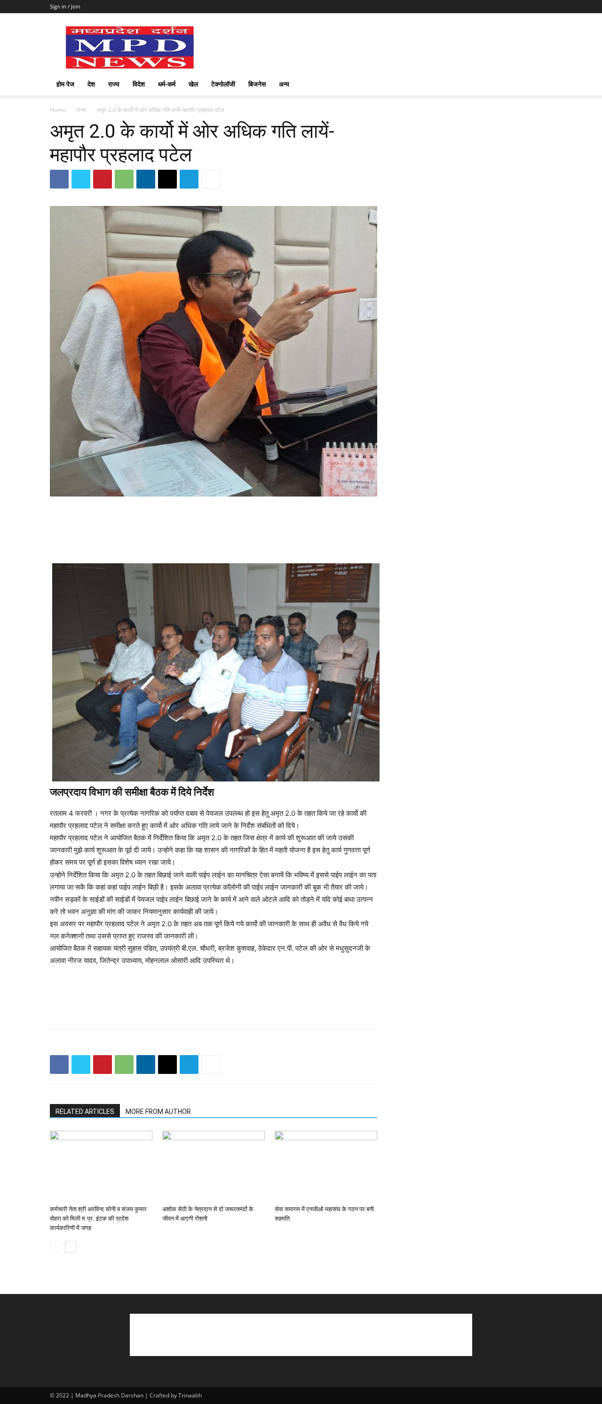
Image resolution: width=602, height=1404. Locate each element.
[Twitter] (80, 179)
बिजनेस (257, 83)
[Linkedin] (145, 179)
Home (58, 110)
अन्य (284, 83)
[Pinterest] (102, 179)
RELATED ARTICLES (84, 1111)
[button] (541, 84)
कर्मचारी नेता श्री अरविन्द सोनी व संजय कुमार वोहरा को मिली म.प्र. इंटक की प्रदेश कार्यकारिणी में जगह (98, 1218)
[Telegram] (189, 179)
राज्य (113, 83)
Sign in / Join (65, 6)
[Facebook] (59, 179)
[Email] (167, 179)
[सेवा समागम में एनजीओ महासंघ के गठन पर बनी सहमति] (326, 1166)
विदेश (139, 83)
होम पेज (65, 83)
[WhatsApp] (124, 179)
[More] (211, 179)
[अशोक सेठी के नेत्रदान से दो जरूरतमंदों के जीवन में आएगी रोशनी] (213, 1166)
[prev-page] (56, 1247)
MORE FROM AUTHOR (158, 1111)
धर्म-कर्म (166, 83)
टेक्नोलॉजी (223, 83)
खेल (193, 83)
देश (91, 83)
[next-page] (71, 1247)
